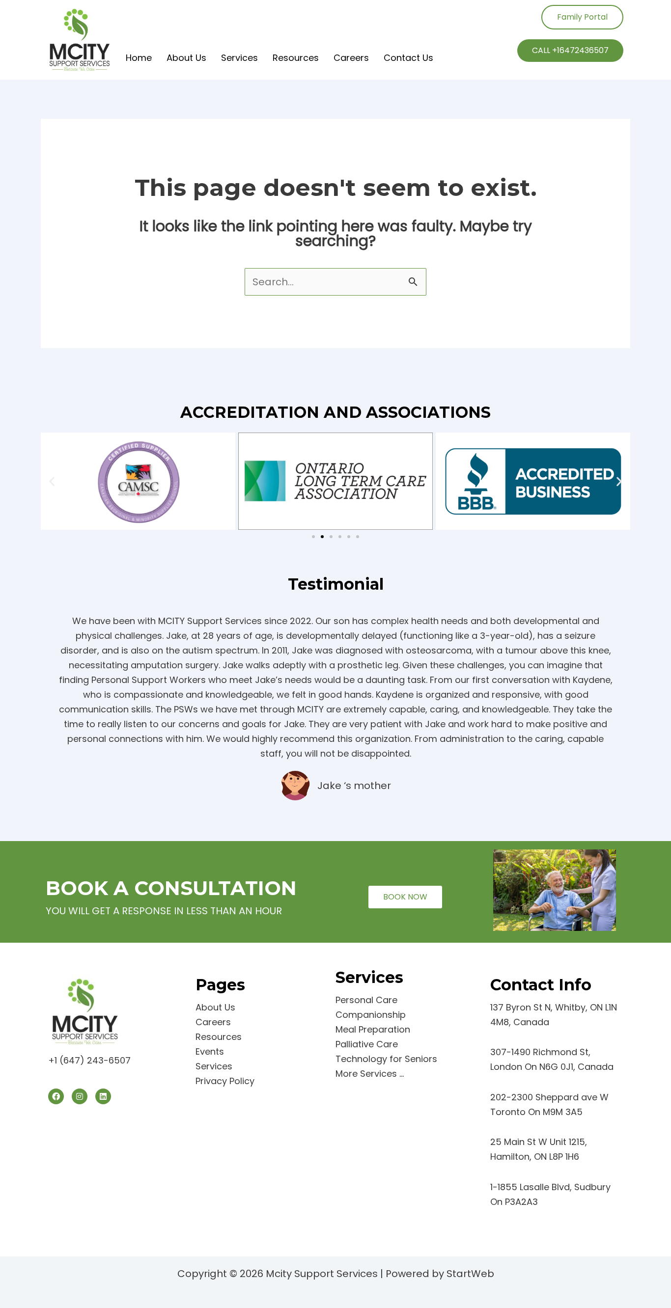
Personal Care (366, 1000)
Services (239, 58)
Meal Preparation (373, 1029)
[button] (52, 481)
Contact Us (408, 58)
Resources (296, 58)
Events (210, 1051)
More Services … (370, 1073)
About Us (186, 58)
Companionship (371, 1014)
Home (139, 58)
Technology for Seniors (386, 1059)
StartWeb (470, 1274)
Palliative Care (367, 1044)
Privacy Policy (225, 1081)
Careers (351, 58)
